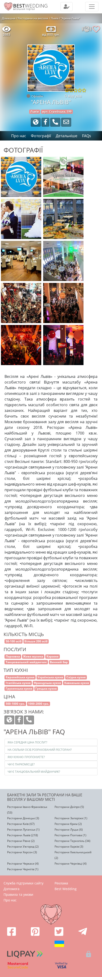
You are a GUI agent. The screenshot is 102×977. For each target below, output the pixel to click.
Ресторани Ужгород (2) (23, 847)
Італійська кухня (18, 683)
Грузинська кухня (19, 689)
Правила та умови (18, 894)
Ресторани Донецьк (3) (23, 818)
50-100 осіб (13, 641)
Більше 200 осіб (35, 641)
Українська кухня (50, 677)
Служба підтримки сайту (23, 883)
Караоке (52, 656)
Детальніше (66, 135)
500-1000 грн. (15, 704)
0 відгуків (73, 95)
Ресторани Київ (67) (21, 824)
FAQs (86, 135)
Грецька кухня (46, 689)
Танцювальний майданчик (26, 662)
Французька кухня (47, 683)
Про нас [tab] (18, 135)
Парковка (13, 656)
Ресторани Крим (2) (68, 824)
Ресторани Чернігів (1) (22, 869)
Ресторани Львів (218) (22, 835)
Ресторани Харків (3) (69, 847)
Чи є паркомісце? (21, 764)
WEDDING (30, 5)
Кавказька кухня (76, 683)
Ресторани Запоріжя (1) (71, 818)
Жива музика (33, 656)
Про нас (10, 900)
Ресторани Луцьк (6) (69, 830)
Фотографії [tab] (41, 135)
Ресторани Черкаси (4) (23, 864)
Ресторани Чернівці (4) (71, 864)
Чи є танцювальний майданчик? (34, 772)
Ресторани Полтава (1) (70, 835)
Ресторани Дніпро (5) (69, 807)
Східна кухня (76, 677)
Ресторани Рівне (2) (21, 841)
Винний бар (59, 662)
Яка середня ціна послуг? (27, 742)
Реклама (61, 883)
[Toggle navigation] (66, 6)
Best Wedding (66, 889)
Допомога (11, 889)
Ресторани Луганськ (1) (23, 830)
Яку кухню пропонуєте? (26, 757)
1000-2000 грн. (38, 704)
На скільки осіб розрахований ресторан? (40, 750)
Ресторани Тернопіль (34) (72, 841)
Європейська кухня (20, 677)
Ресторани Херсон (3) (22, 852)
